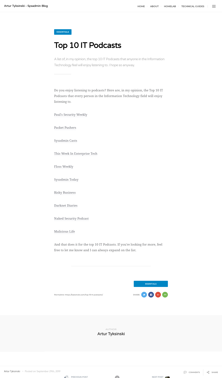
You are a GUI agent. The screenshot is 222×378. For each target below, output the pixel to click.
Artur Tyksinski (111, 334)
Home (141, 6)
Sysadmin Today (66, 179)
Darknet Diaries (66, 205)
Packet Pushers (65, 127)
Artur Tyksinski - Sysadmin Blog (26, 6)
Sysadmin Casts (65, 140)
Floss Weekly (63, 166)
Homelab (170, 6)
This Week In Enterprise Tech (75, 153)
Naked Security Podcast (71, 218)
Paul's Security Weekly (70, 114)
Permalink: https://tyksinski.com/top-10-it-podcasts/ (78, 295)
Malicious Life (64, 231)
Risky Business (65, 192)
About (154, 6)
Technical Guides (192, 6)
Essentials (63, 32)
